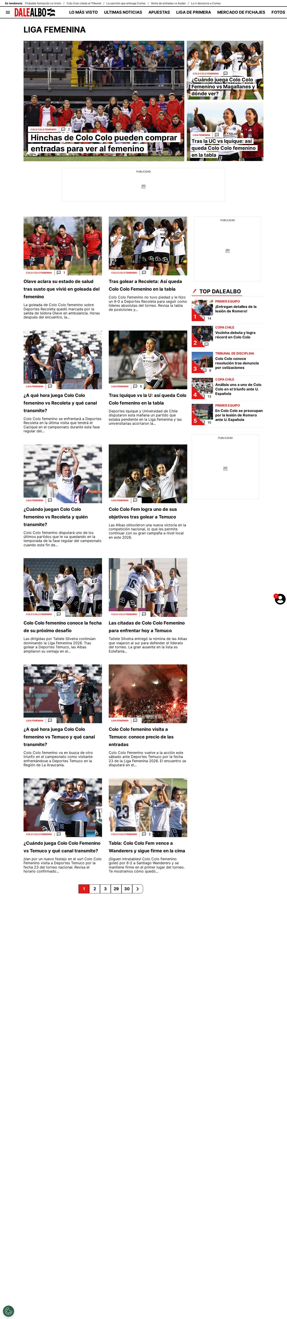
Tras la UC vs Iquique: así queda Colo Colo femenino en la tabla (223, 148)
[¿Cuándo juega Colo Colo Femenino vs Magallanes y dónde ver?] (225, 70)
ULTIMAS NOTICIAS (123, 12)
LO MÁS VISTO (83, 12)
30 (127, 888)
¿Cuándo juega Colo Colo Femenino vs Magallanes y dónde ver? (223, 86)
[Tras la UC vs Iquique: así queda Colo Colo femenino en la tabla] (225, 131)
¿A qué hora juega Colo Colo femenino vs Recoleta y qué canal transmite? (60, 403)
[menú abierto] (8, 12)
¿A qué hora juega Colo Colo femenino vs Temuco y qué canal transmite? (59, 737)
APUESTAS (159, 12)
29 (116, 888)
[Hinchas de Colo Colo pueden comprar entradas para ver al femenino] (104, 101)
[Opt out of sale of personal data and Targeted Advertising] (8, 1311)
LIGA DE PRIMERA (193, 12)
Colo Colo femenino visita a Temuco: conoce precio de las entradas (141, 737)
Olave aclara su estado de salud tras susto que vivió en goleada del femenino (62, 289)
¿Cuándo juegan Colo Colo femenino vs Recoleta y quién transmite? (56, 517)
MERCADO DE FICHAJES (241, 12)
